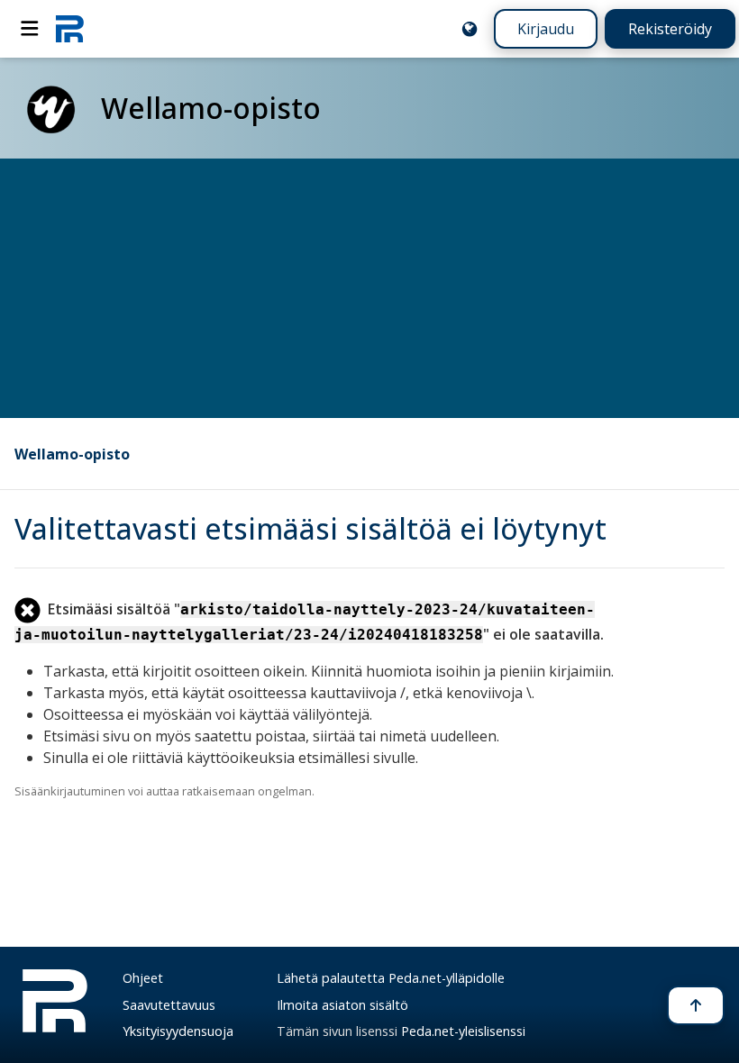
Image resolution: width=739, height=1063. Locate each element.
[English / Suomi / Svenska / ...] (469, 29)
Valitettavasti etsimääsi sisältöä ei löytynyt (310, 528)
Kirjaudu (545, 29)
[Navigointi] (29, 29)
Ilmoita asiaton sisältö (342, 1004)
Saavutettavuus (169, 1004)
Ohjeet (143, 977)
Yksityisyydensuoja (178, 1031)
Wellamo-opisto (72, 454)
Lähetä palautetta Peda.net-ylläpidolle (391, 977)
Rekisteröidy (670, 29)
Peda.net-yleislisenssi (463, 1031)
